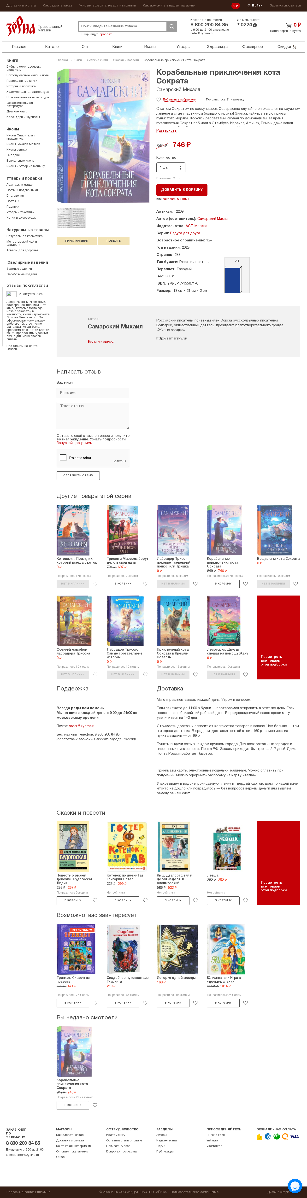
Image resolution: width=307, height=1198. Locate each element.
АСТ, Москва (196, 226)
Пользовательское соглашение (194, 1192)
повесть (113, 241)
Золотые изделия (19, 269)
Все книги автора (100, 341)
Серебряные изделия (21, 274)
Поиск (171, 26)
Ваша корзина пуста (285, 31)
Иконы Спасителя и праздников (20, 137)
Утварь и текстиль (20, 212)
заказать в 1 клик (176, 199)
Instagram (213, 1140)
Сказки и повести (126, 60)
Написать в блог (118, 1146)
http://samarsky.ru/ (171, 338)
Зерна (20, 26)
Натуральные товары (27, 230)
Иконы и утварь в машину (25, 166)
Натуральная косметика (24, 236)
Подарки (12, 206)
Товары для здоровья (22, 250)
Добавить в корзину (182, 190)
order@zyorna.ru (201, 33)
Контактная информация (74, 1146)
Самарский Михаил (178, 90)
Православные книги (21, 81)
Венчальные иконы (20, 160)
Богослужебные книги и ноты (27, 75)
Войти (257, 5)
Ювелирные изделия (27, 262)
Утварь (183, 47)
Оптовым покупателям (72, 1151)
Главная (19, 47)
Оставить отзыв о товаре (124, 1140)
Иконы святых (16, 149)
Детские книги (97, 60)
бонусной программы (75, 443)
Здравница (217, 47)
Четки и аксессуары (21, 217)
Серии (160, 1146)
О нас (60, 1157)
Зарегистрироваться (285, 5)
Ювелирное (252, 47)
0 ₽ (235, 6)
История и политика (21, 86)
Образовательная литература (19, 105)
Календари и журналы (23, 117)
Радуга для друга (185, 233)
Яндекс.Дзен (216, 1135)
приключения (76, 241)
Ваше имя (65, 382)
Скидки (284, 47)
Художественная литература (27, 92)
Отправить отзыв (78, 475)
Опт (85, 47)
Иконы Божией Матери (23, 144)
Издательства (166, 1140)
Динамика (42, 1192)
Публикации (165, 1151)
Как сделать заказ (57, 5)
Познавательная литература (27, 97)
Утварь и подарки (24, 178)
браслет (106, 34)
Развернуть (166, 130)
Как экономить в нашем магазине (169, 5)
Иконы (150, 47)
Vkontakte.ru (215, 1146)
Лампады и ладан (19, 184)
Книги (117, 47)
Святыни (12, 201)
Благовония (15, 195)
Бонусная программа (121, 1151)
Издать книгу (115, 1135)
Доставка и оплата (21, 5)
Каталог (52, 47)
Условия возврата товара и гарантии (107, 5)
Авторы (161, 1135)
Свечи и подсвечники (22, 190)
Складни (13, 155)
